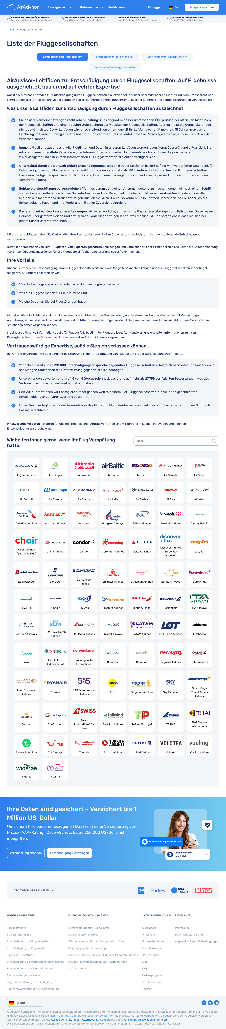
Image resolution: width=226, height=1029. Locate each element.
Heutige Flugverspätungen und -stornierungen (97, 961)
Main (13, 29)
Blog (145, 961)
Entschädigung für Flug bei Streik (89, 927)
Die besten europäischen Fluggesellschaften (96, 941)
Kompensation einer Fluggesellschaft (62, 56)
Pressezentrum (151, 982)
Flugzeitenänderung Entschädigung (29, 982)
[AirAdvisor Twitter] (210, 1002)
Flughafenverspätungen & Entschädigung (33, 988)
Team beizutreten (152, 948)
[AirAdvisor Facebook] (204, 1002)
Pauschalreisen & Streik (83, 934)
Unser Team (149, 934)
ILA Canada (102, 1019)
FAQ (144, 968)
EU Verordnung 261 (19, 934)
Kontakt (147, 988)
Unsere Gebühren (153, 941)
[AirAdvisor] (23, 7)
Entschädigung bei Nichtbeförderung (30, 968)
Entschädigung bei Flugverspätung (29, 941)
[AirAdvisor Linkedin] (216, 1002)
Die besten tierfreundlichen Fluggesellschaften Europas (103, 955)
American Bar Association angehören (144, 1019)
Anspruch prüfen (202, 7)
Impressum (182, 927)
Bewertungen (150, 955)
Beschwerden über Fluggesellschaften (115, 67)
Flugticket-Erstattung (20, 955)
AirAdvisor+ (116, 7)
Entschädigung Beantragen (69, 853)
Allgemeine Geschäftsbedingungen (197, 941)
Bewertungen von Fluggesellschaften (167, 56)
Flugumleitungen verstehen (24, 975)
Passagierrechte (59, 7)
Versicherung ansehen (26, 853)
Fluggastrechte (16, 927)
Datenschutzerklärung (189, 934)
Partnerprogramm (153, 975)
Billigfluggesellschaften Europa (87, 948)
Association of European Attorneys (72, 1019)
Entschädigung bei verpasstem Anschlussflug (35, 961)
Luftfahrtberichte (79, 968)
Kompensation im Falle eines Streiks (115, 56)
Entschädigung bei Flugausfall (26, 948)
